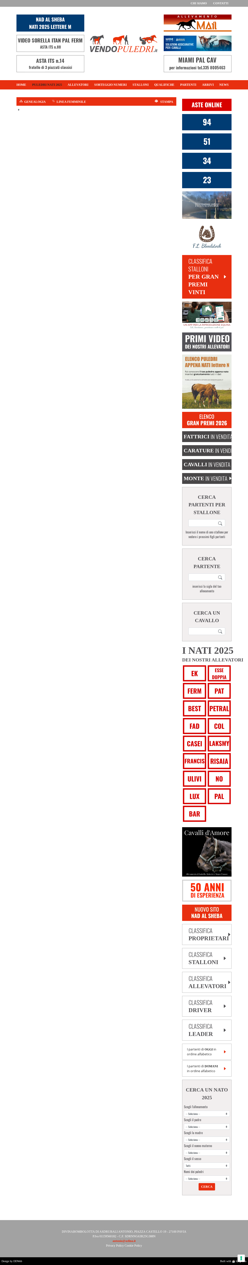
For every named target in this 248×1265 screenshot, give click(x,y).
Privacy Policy (115, 1245)
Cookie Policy (133, 1245)
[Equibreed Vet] (207, 315)
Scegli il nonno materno (198, 1145)
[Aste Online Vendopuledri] (207, 104)
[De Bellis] (207, 890)
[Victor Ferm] (207, 179)
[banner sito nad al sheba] (207, 912)
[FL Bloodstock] (207, 236)
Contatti (220, 3)
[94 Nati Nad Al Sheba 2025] (207, 122)
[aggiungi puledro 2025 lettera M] (207, 381)
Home (21, 84)
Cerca (207, 1186)
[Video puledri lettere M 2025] (207, 341)
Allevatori (78, 84)
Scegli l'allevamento (196, 1106)
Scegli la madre (193, 1132)
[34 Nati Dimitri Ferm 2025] (207, 160)
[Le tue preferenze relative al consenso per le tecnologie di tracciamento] (241, 1258)
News (224, 84)
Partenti (188, 84)
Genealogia (35, 101)
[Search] (220, 523)
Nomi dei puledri (194, 1171)
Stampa (166, 101)
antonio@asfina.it (124, 1241)
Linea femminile (71, 101)
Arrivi (208, 84)
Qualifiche (164, 84)
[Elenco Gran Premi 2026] (207, 419)
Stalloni (141, 84)
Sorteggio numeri (110, 84)
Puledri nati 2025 (47, 84)
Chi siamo (199, 3)
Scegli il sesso (192, 1158)
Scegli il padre (192, 1119)
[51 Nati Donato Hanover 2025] (207, 141)
